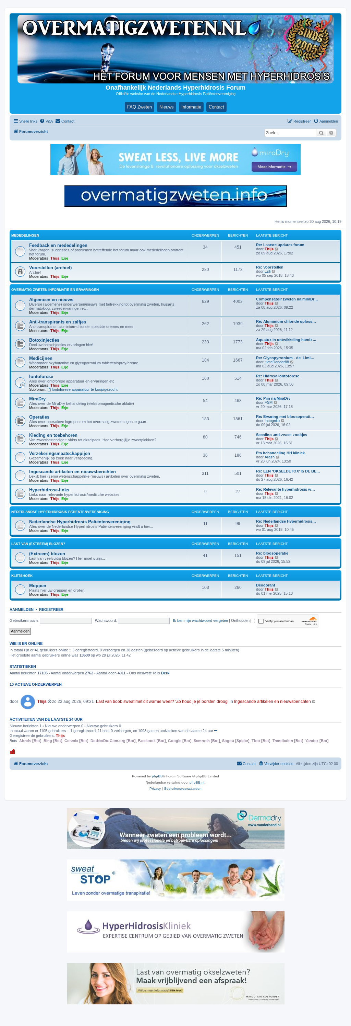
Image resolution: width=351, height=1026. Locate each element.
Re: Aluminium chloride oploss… (286, 321)
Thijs (54, 258)
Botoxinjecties (44, 340)
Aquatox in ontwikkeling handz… (286, 340)
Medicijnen (40, 358)
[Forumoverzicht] (175, 49)
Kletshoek (22, 576)
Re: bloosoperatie (272, 553)
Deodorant (265, 585)
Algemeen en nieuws (51, 299)
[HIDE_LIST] (215, 730)
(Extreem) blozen (47, 553)
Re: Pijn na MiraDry (273, 398)
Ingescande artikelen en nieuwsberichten (72, 471)
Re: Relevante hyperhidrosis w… (285, 489)
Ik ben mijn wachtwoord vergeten (200, 620)
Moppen (37, 585)
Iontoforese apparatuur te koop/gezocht (85, 389)
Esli (267, 271)
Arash (270, 457)
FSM (269, 402)
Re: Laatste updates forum (280, 245)
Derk (165, 673)
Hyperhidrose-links (49, 489)
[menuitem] (46, 121)
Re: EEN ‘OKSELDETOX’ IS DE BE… (288, 471)
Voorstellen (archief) (50, 267)
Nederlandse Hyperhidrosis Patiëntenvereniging (60, 512)
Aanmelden (22, 609)
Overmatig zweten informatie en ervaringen (55, 290)
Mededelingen (25, 235)
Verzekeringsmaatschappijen (59, 453)
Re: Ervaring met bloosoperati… (285, 416)
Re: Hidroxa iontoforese (277, 376)
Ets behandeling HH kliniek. (281, 453)
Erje (64, 258)
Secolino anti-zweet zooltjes (281, 435)
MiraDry (37, 398)
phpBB (157, 776)
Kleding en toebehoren (53, 435)
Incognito (272, 421)
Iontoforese (41, 376)
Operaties (39, 417)
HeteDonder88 (277, 362)
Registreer (51, 609)
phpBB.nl (197, 782)
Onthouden (241, 620)
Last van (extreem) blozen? (38, 544)
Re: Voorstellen (269, 267)
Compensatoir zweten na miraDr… (287, 299)
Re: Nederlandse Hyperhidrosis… (286, 521)
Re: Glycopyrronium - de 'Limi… (285, 358)
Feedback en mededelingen (58, 245)
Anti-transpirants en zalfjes (57, 321)
